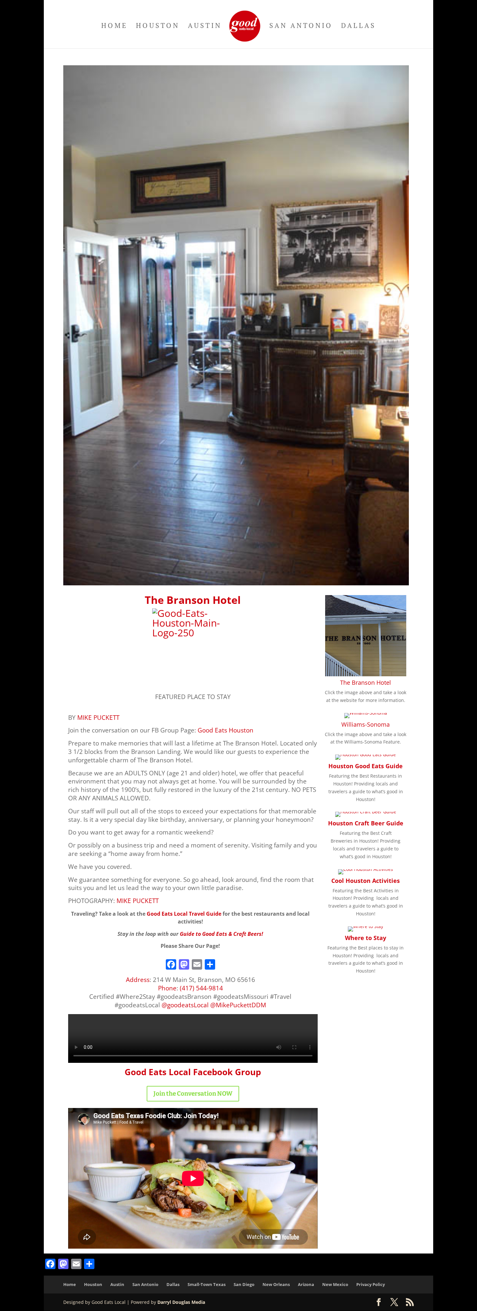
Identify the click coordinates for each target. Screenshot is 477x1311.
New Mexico (335, 1284)
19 (266, 572)
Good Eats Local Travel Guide (184, 913)
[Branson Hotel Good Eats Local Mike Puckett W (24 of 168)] (236, 583)
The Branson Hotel (365, 682)
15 (244, 572)
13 (233, 572)
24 (294, 572)
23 (288, 572)
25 (300, 572)
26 (305, 572)
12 (228, 572)
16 (250, 572)
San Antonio (301, 26)
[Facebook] (171, 965)
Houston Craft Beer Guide (365, 823)
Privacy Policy (370, 1284)
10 (217, 572)
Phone (167, 988)
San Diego (244, 1284)
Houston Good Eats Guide (365, 766)
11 (222, 572)
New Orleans (276, 1284)
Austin (205, 26)
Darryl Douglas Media (181, 1302)
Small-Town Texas (207, 1284)
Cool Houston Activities (365, 881)
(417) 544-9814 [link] (201, 988)
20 (272, 572)
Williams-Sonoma (365, 724)
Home (114, 26)
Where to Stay (365, 938)
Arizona (306, 1284)
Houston (157, 26)
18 (261, 572)
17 (255, 572)
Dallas (358, 26)
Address (138, 979)
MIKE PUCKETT (98, 717)
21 (277, 572)
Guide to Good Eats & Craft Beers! (221, 933)
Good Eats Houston (225, 730)
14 (239, 572)
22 (283, 572)
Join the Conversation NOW (192, 1093)
